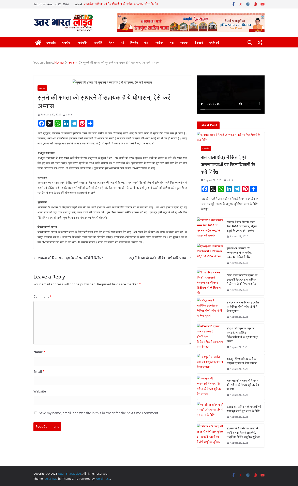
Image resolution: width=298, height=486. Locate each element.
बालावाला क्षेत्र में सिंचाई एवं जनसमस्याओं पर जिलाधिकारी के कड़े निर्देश (228, 164)
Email (38, 371)
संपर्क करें (214, 42)
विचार (111, 42)
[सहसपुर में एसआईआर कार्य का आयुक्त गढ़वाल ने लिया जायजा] (210, 364)
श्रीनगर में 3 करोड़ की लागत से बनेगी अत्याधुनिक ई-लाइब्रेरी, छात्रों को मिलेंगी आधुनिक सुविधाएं (243, 432)
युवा (172, 42)
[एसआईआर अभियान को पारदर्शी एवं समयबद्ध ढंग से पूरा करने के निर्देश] (210, 411)
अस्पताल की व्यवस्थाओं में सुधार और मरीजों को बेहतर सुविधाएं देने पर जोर (243, 384)
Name (39, 352)
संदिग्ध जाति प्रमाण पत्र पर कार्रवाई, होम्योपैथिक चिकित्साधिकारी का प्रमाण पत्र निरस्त (242, 334)
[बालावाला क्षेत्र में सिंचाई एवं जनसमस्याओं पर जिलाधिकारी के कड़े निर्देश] (231, 137)
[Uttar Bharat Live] (38, 42)
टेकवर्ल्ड (199, 42)
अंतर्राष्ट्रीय (81, 42)
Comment (42, 296)
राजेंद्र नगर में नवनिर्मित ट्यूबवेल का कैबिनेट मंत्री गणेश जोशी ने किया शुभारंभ (243, 306)
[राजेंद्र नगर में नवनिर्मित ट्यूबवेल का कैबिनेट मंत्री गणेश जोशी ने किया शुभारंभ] (210, 309)
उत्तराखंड (51, 42)
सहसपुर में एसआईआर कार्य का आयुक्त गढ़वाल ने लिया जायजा (242, 361)
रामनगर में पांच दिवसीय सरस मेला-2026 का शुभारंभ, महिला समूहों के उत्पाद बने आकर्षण (242, 226)
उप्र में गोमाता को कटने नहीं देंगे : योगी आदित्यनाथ (157, 258)
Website (39, 391)
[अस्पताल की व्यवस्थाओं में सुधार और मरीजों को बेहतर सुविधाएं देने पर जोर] (210, 388)
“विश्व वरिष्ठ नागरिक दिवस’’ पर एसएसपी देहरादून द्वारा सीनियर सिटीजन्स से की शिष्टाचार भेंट (242, 279)
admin (69, 114)
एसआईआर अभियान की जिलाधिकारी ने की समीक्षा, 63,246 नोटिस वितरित (121, 4)
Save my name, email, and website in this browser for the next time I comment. (99, 413)
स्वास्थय (184, 42)
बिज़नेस (134, 42)
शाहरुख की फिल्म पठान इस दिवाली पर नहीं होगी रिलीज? (70, 258)
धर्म (122, 42)
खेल (146, 42)
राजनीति (98, 42)
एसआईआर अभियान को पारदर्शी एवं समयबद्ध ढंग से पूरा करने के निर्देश (244, 409)
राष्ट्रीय (66, 42)
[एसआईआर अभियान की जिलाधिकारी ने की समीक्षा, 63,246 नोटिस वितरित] (210, 255)
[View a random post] (260, 42)
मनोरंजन (159, 42)
